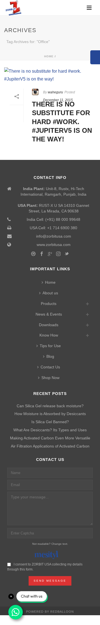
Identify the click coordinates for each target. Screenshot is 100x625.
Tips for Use (50, 346)
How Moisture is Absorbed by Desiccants (50, 413)
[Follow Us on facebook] (41, 254)
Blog (50, 356)
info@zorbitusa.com (53, 236)
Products (48, 303)
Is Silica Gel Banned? (50, 422)
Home (49, 56)
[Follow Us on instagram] (58, 254)
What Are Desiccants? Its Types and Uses (50, 430)
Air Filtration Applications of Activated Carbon (50, 446)
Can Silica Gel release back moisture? (50, 406)
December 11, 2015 (58, 100)
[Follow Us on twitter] (66, 254)
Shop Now (50, 377)
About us (50, 293)
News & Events (49, 314)
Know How (48, 335)
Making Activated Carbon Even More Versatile (50, 438)
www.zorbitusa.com (54, 244)
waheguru (55, 92)
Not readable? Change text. (50, 543)
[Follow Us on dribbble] (33, 254)
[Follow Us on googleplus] (50, 254)
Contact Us (50, 367)
